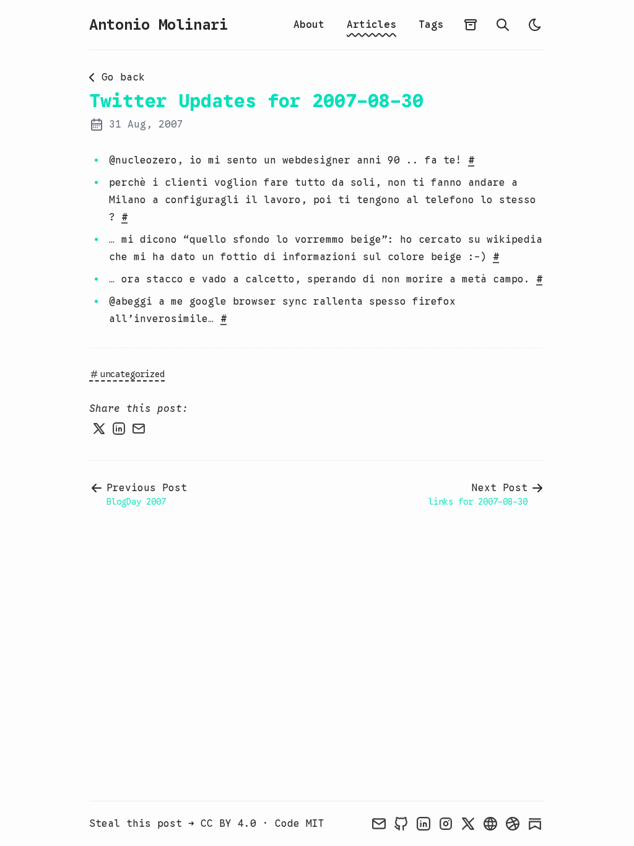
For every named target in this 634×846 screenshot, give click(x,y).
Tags (431, 25)
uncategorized (132, 374)
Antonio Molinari (158, 24)
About (308, 25)
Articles (371, 25)
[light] (535, 25)
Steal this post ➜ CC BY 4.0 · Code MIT (206, 824)
